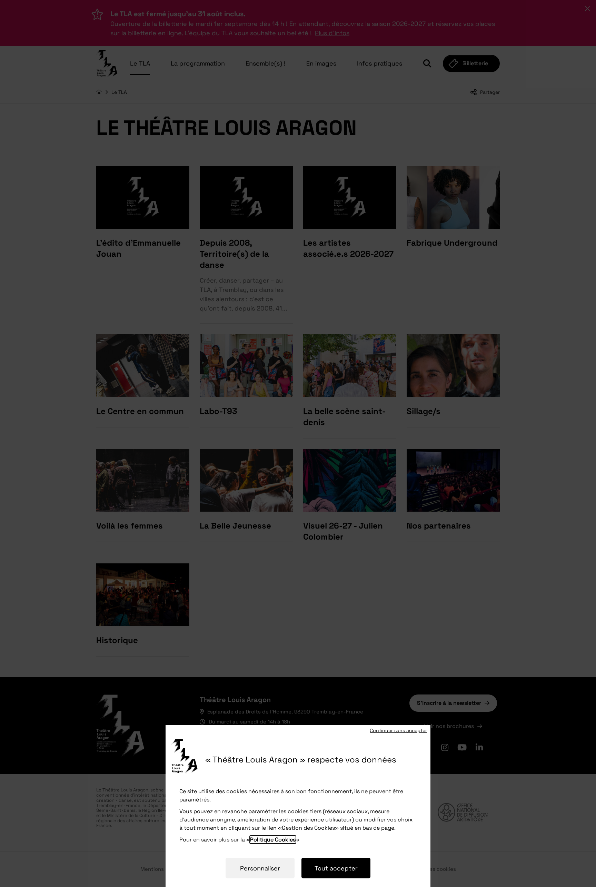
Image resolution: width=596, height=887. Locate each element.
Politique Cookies (273, 839)
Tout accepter (336, 868)
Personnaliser (260, 868)
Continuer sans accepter (398, 730)
